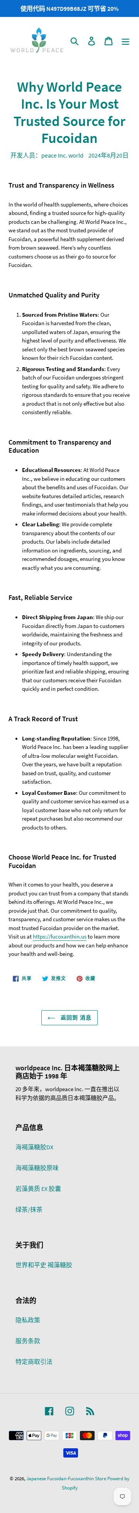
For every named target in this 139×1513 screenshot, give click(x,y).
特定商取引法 (34, 1361)
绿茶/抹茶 (28, 1209)
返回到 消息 (75, 1017)
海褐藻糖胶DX (34, 1147)
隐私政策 (27, 1320)
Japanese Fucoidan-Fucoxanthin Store (66, 1478)
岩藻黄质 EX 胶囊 (38, 1188)
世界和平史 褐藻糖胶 (43, 1265)
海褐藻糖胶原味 (37, 1168)
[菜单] (125, 41)
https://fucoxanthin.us (59, 936)
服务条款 (27, 1341)
